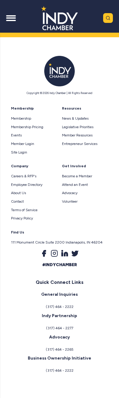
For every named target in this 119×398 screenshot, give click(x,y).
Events (16, 135)
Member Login (22, 144)
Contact (17, 201)
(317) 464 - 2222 (60, 307)
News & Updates (75, 118)
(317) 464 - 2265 (60, 349)
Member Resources (77, 135)
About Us (18, 193)
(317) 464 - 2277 (59, 328)
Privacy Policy (22, 218)
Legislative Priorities (77, 127)
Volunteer (70, 201)
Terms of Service (24, 210)
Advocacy (70, 193)
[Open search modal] (108, 18)
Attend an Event (75, 185)
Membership (21, 118)
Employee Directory (26, 185)
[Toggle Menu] (11, 18)
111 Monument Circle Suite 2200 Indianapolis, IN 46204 (57, 242)
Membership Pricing (27, 127)
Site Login (19, 152)
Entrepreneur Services (79, 144)
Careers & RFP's (23, 176)
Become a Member (77, 176)
